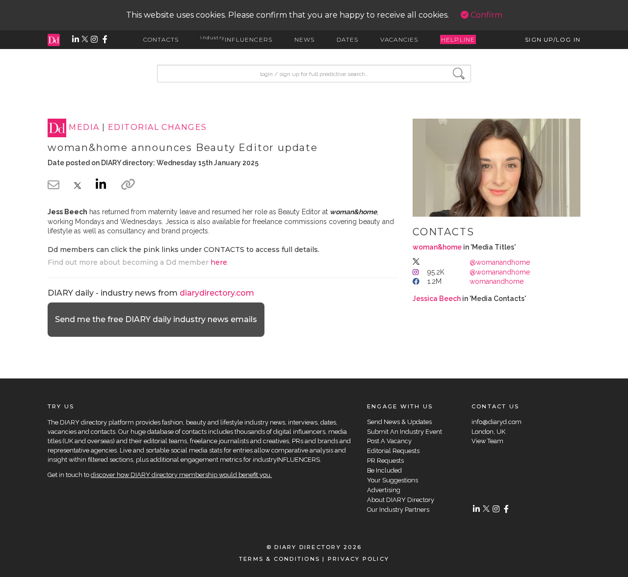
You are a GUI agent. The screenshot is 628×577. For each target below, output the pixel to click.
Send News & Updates (399, 422)
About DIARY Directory (400, 499)
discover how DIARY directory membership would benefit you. (181, 474)
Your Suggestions (392, 480)
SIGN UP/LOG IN (552, 39)
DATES (348, 39)
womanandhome (496, 281)
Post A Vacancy (389, 441)
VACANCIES (399, 39)
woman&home (437, 247)
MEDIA (84, 127)
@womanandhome (500, 262)
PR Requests (385, 460)
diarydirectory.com (217, 293)
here (218, 262)
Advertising (383, 490)
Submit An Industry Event (404, 431)
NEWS (304, 39)
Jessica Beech (437, 298)
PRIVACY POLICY (358, 558)
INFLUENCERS (236, 39)
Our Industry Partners (398, 509)
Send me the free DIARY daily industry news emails (156, 319)
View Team (487, 441)
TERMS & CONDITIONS (279, 558)
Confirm (485, 15)
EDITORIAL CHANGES (157, 127)
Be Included (384, 470)
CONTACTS (161, 39)
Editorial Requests (393, 450)
